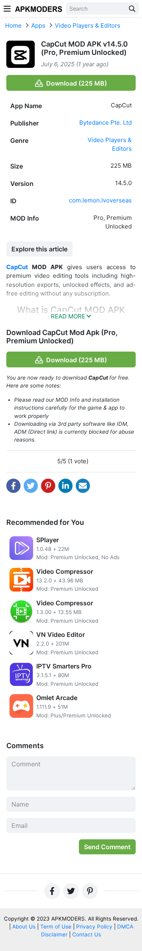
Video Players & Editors (87, 25)
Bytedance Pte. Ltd (105, 122)
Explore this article (39, 249)
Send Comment (107, 847)
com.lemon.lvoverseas (100, 200)
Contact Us (86, 934)
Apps (38, 25)
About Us (24, 926)
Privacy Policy (94, 926)
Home (13, 25)
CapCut (17, 267)
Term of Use (55, 926)
